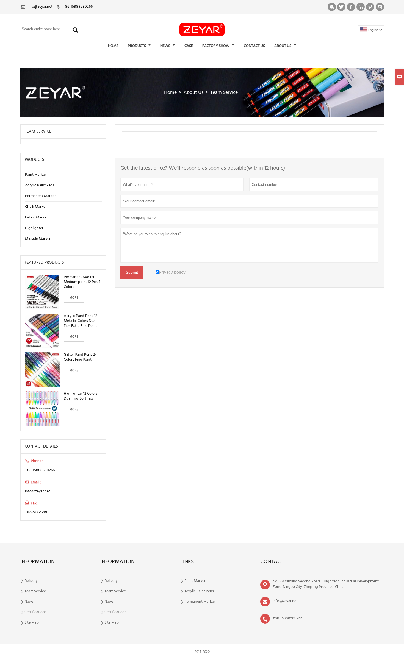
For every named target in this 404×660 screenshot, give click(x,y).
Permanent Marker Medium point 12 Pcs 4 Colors (82, 282)
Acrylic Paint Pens (39, 185)
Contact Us (254, 46)
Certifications (35, 612)
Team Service (35, 591)
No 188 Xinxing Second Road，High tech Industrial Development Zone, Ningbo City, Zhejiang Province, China (326, 584)
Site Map (31, 622)
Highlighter (34, 228)
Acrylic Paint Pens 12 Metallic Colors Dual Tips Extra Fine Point (80, 321)
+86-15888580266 (78, 7)
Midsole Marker (38, 239)
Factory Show (216, 46)
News (165, 46)
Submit (132, 272)
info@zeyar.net (39, 7)
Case (188, 46)
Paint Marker (35, 175)
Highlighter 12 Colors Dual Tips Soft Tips (81, 396)
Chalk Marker (36, 207)
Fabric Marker (36, 217)
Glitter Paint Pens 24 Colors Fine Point (80, 357)
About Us (283, 46)
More (74, 297)
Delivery (31, 581)
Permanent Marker (40, 196)
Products (137, 46)
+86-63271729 (36, 512)
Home (113, 46)
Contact (271, 561)
